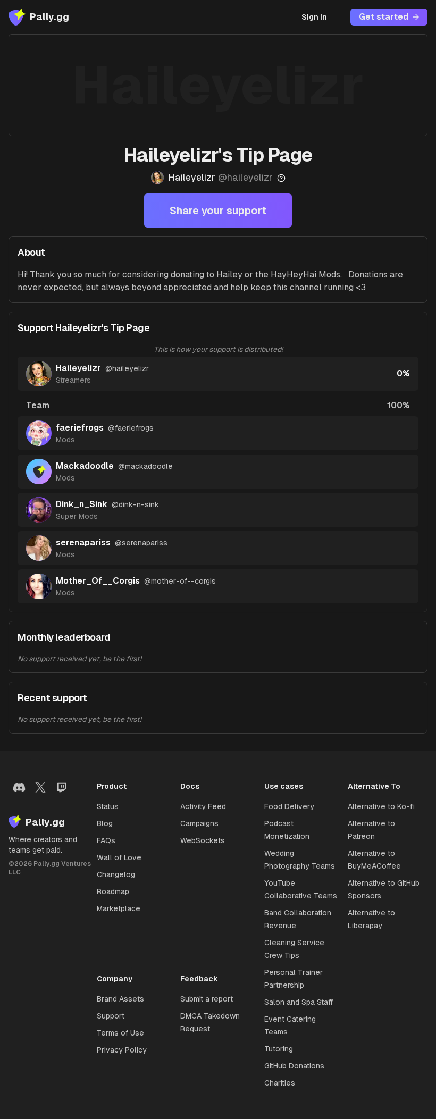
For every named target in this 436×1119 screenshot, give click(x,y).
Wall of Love (119, 857)
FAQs (106, 840)
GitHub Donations (294, 1066)
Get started (383, 17)
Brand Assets (120, 999)
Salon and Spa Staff (298, 1002)
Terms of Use (120, 1033)
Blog (105, 823)
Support (110, 1016)
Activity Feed (203, 806)
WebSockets (202, 840)
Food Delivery (289, 806)
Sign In (314, 17)
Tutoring (278, 1049)
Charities (279, 1083)
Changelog (116, 874)
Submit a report (206, 999)
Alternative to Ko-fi (381, 806)
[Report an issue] (281, 178)
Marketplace (118, 908)
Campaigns (199, 823)
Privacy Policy (122, 1050)
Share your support (218, 210)
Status (108, 806)
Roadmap (113, 891)
